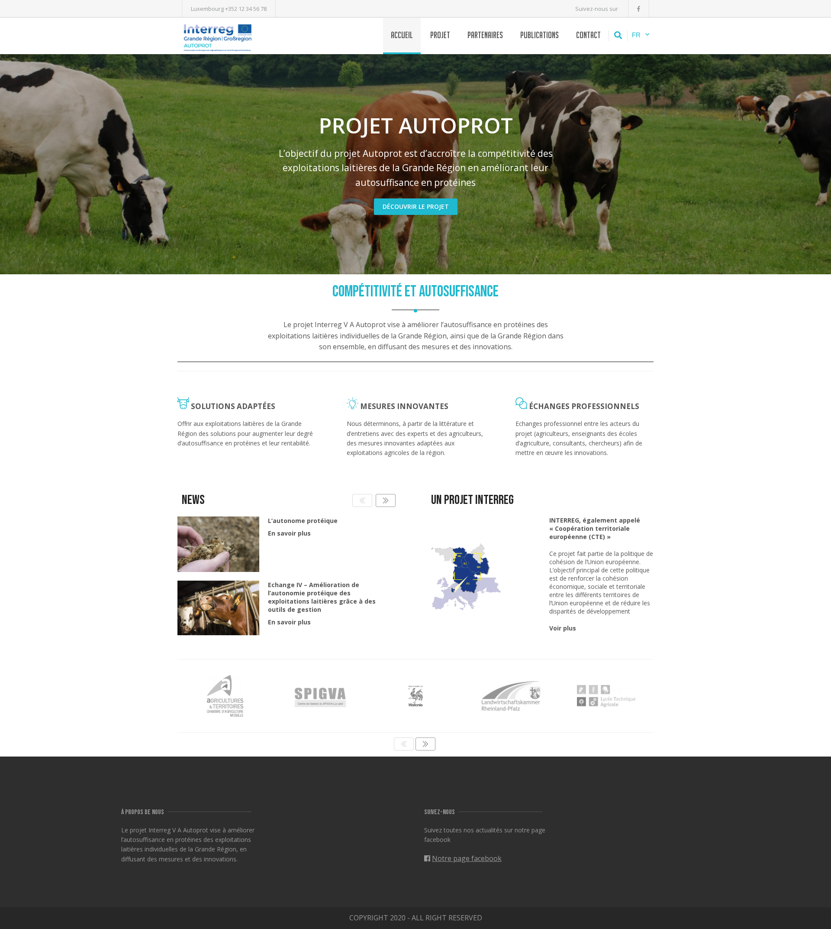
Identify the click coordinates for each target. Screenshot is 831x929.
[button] (386, 500)
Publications (539, 35)
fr (636, 35)
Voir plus (562, 628)
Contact (588, 35)
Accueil (402, 35)
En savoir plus (289, 533)
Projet (440, 35)
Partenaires (485, 35)
